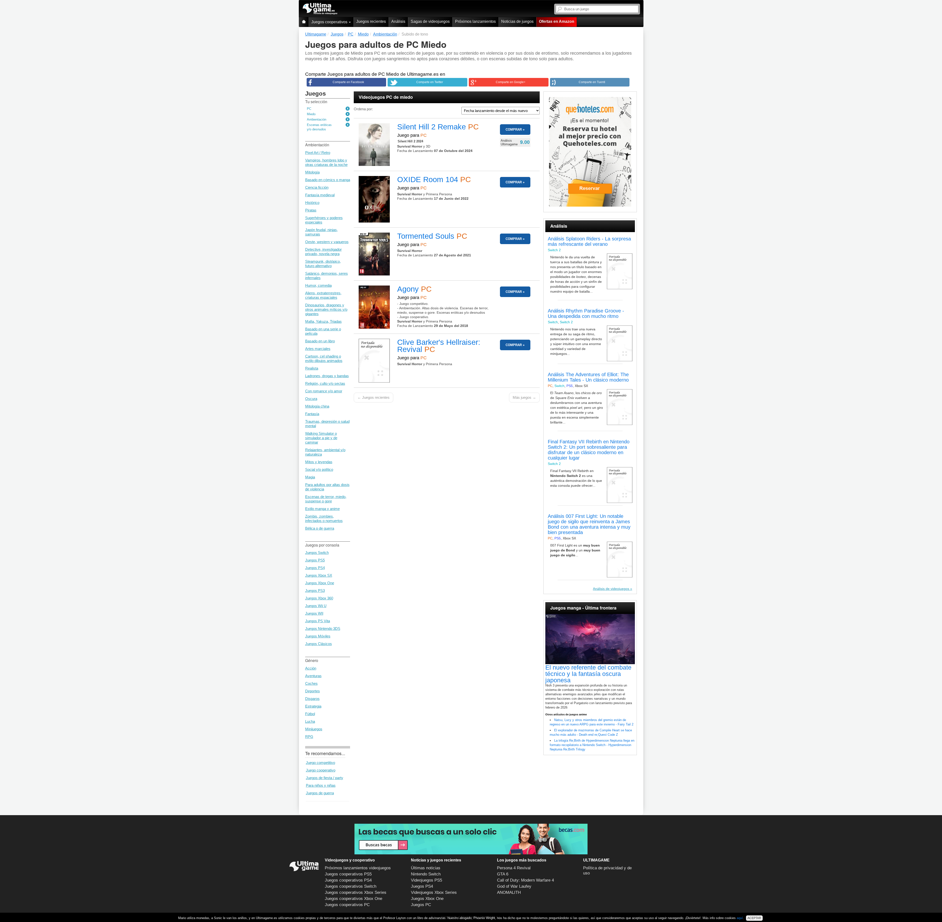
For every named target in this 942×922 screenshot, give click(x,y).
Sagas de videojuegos (430, 21)
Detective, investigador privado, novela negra (323, 251)
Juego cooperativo (320, 770)
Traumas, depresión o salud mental (327, 423)
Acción (310, 668)
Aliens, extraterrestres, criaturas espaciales (323, 295)
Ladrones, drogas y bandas (327, 376)
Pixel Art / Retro (317, 152)
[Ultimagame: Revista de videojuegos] (303, 22)
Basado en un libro (320, 341)
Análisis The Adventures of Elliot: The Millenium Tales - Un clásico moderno (588, 377)
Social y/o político (319, 469)
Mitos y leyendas (318, 462)
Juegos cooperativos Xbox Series (355, 892)
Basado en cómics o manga (327, 180)
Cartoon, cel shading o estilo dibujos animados (323, 358)
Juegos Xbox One (319, 583)
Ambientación (316, 119)
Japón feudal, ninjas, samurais (321, 232)
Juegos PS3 (315, 590)
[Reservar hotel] (590, 151)
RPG (309, 737)
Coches (311, 683)
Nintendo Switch (426, 874)
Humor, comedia (318, 285)
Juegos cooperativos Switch (350, 886)
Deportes (312, 691)
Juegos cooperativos (329, 22)
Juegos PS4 (315, 568)
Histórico (312, 202)
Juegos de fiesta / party (324, 778)
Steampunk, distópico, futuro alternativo (323, 263)
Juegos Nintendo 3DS (322, 628)
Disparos (312, 699)
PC (309, 109)
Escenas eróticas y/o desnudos (319, 127)
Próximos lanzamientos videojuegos (358, 868)
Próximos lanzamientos (475, 21)
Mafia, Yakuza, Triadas (323, 321)
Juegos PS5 (315, 560)
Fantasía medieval (320, 195)
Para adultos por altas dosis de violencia (327, 487)
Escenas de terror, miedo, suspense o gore (325, 499)
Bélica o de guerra (319, 528)
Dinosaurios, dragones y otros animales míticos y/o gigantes (326, 309)
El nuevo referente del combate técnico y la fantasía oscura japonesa (588, 674)
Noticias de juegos (517, 21)
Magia (310, 477)
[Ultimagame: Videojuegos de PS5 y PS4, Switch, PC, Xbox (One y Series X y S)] (320, 9)
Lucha (310, 721)
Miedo (311, 114)
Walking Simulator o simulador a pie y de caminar (321, 437)
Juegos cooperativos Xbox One (353, 898)
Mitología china (317, 406)
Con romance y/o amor (323, 391)
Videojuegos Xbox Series (434, 892)
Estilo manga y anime (322, 509)
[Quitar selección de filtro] (348, 109)
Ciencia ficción (316, 187)
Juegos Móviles (317, 636)
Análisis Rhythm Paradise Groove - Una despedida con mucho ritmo (586, 313)
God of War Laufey (514, 886)
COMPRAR (514, 129)
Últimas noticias (425, 868)
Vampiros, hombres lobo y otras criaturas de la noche (326, 162)
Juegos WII (314, 613)
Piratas (310, 210)
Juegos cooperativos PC (347, 904)
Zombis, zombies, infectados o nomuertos (324, 518)
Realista (311, 368)
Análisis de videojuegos (611, 589)
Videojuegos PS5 (426, 880)
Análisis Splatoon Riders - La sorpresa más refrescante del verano (589, 241)
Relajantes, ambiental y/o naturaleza (325, 452)
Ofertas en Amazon (556, 21)
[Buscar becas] (471, 839)
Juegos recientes (371, 21)
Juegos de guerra (320, 793)
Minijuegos (313, 729)
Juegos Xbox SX (318, 575)
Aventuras (313, 676)
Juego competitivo (320, 762)
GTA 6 (502, 874)
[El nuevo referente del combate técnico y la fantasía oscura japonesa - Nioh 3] (590, 639)
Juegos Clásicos (318, 644)
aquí (740, 918)
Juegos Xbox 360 (319, 598)
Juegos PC (421, 904)
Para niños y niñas (321, 785)
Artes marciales (317, 349)
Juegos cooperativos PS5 (348, 874)
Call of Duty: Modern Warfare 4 (525, 880)
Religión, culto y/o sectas (325, 383)
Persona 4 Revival (514, 868)
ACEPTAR (754, 918)
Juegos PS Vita (317, 621)
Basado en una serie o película (323, 331)
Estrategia (313, 706)
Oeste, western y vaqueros (327, 242)
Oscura (311, 399)
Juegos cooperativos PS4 (348, 880)
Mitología (312, 172)
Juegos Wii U (316, 606)
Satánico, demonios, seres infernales (326, 275)
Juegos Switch (317, 552)
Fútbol (310, 714)
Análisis (398, 21)
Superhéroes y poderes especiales (324, 220)
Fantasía (312, 414)
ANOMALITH (509, 892)
